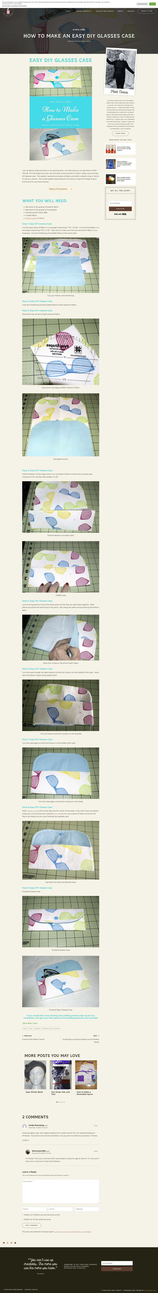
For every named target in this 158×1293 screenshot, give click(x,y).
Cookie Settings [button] (142, 4)
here (56, 814)
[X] (7, 1287)
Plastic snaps (31, 218)
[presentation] (35, 1119)
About (120, 11)
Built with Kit (120, 214)
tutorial (56, 1073)
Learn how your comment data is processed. (73, 1277)
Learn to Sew (146, 11)
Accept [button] (153, 4)
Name (25, 1254)
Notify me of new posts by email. (37, 1264)
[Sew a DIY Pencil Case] (86, 1052)
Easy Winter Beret (34, 1137)
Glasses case (47, 1073)
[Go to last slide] (27, 1125)
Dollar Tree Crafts (105, 11)
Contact (131, 11)
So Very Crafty (79, 29)
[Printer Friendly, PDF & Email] (30, 1037)
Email (52, 1254)
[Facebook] (3, 1287)
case (25, 1073)
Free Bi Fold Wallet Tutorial (33, 1082)
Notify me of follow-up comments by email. (42, 1260)
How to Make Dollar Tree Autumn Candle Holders (124, 148)
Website (79, 1254)
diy (30, 1073)
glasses (37, 1073)
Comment (28, 1226)
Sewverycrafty (39, 1196)
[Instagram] (11, 1287)
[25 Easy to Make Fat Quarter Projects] (34, 1052)
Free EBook (85, 1027)
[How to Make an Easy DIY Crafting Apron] (60, 1052)
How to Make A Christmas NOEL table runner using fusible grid (124, 164)
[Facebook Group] (15, 1287)
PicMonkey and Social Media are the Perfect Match (81, 1084)
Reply (96, 1170)
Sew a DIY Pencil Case (83, 1059)
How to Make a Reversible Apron (85, 1138)
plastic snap (32, 811)
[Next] (94, 1125)
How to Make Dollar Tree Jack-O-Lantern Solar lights (124, 179)
